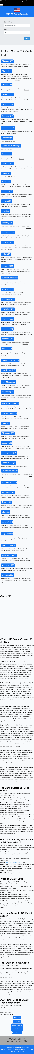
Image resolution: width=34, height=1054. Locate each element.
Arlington (11, 539)
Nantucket (22, 283)
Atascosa (3, 507)
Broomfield (9, 121)
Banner (17, 342)
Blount (21, 64)
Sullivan (22, 365)
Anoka (6, 302)
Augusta (16, 539)
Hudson (20, 375)
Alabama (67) (7, 61)
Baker (7, 157)
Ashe (24, 407)
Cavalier (15, 419)
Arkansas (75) (7, 94)
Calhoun (3, 66)
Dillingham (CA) (5, 78)
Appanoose (18, 214)
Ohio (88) (5, 423)
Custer (14, 334)
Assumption (18, 246)
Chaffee (14, 121)
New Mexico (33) (9, 382)
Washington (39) (9, 545)
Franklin (25, 257)
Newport (10, 466)
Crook (3, 448)
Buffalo (14, 344)
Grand (17, 517)
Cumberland (19, 257)
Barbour (13, 64)
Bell (26, 236)
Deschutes (11, 448)
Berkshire (10, 281)
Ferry (12, 550)
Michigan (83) (7, 289)
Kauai (12, 177)
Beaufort (3, 409)
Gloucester (15, 375)
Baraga (30, 293)
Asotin (7, 549)
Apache (3, 88)
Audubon (24, 214)
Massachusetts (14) (10, 277)
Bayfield (17, 568)
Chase (11, 228)
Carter (30, 332)
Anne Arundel (10, 269)
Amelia (21, 537)
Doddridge (12, 560)
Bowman (27, 417)
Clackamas (12, 446)
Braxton (17, 558)
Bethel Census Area (13, 76)
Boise (6, 186)
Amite (11, 312)
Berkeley (9, 476)
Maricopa (6, 90)
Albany (3, 395)
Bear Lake (16, 185)
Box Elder (8, 515)
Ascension (11, 246)
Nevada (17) (7, 348)
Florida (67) (6, 153)
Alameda (3, 108)
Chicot (12, 100)
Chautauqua (16, 228)
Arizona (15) (7, 84)
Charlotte (3, 159)
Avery (27, 407)
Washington (23, 466)
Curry (25, 385)
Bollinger (8, 324)
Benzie (9, 295)
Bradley (26, 98)
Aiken (8, 474)
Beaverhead (4, 332)
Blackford (23, 204)
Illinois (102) (7, 191)
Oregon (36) (7, 443)
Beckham (19, 436)
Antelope (7, 342)
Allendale (12, 474)
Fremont (3, 580)
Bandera (17, 507)
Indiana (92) (7, 201)
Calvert (3, 271)
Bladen (12, 409)
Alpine (8, 108)
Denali (27, 76)
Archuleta (19, 119)
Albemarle (10, 537)
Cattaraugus (22, 395)
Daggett (22, 515)
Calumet (3, 570)
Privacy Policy (20, 1051)
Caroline (8, 271)
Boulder (3, 121)
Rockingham (10, 365)
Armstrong (14, 456)
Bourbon (26, 226)
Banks (25, 167)
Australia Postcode (17, 1029)
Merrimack (4, 365)
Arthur (12, 342)
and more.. (23, 66)
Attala (15, 312)
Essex (22, 281)
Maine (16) (6, 254)
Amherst (25, 537)
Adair (2, 214)
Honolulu (7, 177)
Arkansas (3, 98)
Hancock (29, 257)
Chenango (17, 397)
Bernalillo (3, 385)
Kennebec (4, 259)
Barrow (29, 167)
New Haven (26, 131)
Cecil (16, 271)
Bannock (10, 185)
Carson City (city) (5, 352)
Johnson (20, 580)
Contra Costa (22, 109)
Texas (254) (6, 502)
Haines (23, 78)
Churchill (13, 352)
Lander (19, 354)
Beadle (7, 486)
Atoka (10, 436)
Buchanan (19, 216)
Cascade (3, 334)
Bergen (8, 373)
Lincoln (12, 259)
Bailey (12, 507)
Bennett (12, 486)
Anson (21, 407)
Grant (11, 387)
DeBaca (29, 385)
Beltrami (15, 302)
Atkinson (8, 167)
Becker (10, 302)
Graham (21, 88)
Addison (3, 525)
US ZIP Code (17, 1021)
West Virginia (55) (9, 555)
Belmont (3, 428)
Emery (8, 517)
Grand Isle (8, 527)
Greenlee (26, 88)
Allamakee (11, 214)
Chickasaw (8, 314)
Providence (17, 466)
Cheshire (12, 364)
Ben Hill (8, 169)
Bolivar (23, 312)
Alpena (16, 293)
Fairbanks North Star (15, 78)
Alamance (4, 407)
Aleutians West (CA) (14, 74)
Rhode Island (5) (8, 463)
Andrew (7, 322)
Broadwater (20, 332)
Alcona (3, 293)
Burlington (13, 373)
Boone (21, 98)
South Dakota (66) (9, 482)
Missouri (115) (7, 319)
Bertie (8, 409)
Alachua (3, 157)
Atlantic (3, 373)
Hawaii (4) (6, 173)
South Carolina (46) (10, 470)
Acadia (3, 246)
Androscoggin (5, 257)
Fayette (17, 560)
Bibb (17, 64)
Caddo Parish (21, 248)
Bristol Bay (22, 76)
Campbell (15, 488)
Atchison (12, 226)
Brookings (24, 486)
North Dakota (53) (9, 413)
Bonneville (16, 186)
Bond (13, 194)
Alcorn (7, 312)
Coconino (13, 88)
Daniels (18, 334)
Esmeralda (4, 354)
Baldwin (8, 64)
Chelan (16, 549)
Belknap (3, 364)
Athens (22, 426)
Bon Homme (18, 486)
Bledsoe (18, 496)
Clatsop (18, 446)
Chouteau (9, 334)
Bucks (11, 458)
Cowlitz (3, 550)
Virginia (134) (7, 533)
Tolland (8, 133)
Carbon (26, 332)
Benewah (21, 185)
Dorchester (26, 271)
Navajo (16, 90)
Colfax (21, 385)
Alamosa (7, 119)
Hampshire (9, 283)
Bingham (27, 185)
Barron (12, 568)
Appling (3, 167)
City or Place (8, 22)
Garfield (13, 517)
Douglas (22, 352)
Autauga (3, 64)
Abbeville (3, 474)
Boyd (7, 238)
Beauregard (4, 248)
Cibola (17, 385)
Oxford (17, 259)
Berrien (12, 169)
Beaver (14, 436)
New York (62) (7, 392)
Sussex (13, 141)
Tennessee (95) (8, 492)
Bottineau (21, 417)
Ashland (11, 426)
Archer (24, 505)
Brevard (20, 157)
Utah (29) (6, 512)
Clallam (20, 549)
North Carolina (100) (10, 403)
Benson (12, 417)
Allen (6, 204)
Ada (2, 185)
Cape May (24, 373)
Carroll (8, 100)
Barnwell (29, 474)
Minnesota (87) (8, 299)
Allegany (3, 269)
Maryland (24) (7, 266)
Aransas (20, 505)
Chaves (13, 385)
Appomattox (4, 539)
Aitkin (2, 302)
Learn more (18, 3)
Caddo (3, 438)
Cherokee (14, 66)
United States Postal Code (13, 862)
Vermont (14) (7, 522)
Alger (7, 293)
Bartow (3, 169)
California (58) (7, 104)
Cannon (9, 497)
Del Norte (29, 109)
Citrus (8, 159)
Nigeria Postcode (17, 1033)
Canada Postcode (17, 1025)
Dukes (18, 281)
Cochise (8, 88)
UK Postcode (17, 1017)
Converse (23, 578)
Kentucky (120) (8, 232)
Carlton (11, 304)
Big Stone (25, 302)
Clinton (22, 397)
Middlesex (19, 131)
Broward (24, 157)
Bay (11, 157)
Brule (2, 488)
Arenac (25, 293)
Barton (21, 226)
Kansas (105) (7, 222)
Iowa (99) (6, 211)
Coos (17, 364)
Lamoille (14, 527)
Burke (2, 419)
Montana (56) (7, 329)
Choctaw (14, 314)
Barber (17, 226)
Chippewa (9, 570)
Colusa (17, 109)
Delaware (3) (7, 137)
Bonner (11, 186)
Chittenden (22, 525)
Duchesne (4, 517)
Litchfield (13, 131)
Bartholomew (12, 204)
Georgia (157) (7, 163)
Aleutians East (5, 74)
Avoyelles (24, 246)
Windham (13, 133)
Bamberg (24, 474)
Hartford (8, 131)
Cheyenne (20, 121)
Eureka (9, 354)
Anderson (7, 226)
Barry (2, 295)
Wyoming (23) (8, 575)
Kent (2, 141)
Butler (29, 64)
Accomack (4, 537)
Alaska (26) (6, 71)
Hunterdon (26, 375)
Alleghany (16, 407)
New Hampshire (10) (10, 360)
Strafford (16, 365)
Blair (2, 458)
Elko (26, 352)
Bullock (25, 64)
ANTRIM (20, 293)
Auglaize (26, 426)
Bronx (12, 395)
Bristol (15, 281)
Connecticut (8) (8, 128)
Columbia (22, 446)
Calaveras (21, 108)
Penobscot (22, 259)
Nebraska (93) (7, 339)
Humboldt (14, 354)
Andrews (9, 505)
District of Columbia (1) (11, 145)
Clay (12, 159)
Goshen (8, 580)
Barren (20, 236)
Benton (17, 98)
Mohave (11, 90)
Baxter (12, 98)
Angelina (14, 505)
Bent (27, 119)
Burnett (30, 568)
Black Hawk (4, 216)
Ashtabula (16, 426)
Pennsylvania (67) (9, 453)
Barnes (7, 417)
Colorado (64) (7, 116)
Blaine (3, 186)
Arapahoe (13, 119)
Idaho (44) (6, 181)
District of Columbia (6, 149)
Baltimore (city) (24, 269)
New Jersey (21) (8, 370)
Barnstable (4, 281)
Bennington (9, 525)
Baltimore (17, 269)
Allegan (11, 293)
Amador (12, 108)
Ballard (16, 236)
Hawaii (3, 177)
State (5, 29)
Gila (17, 88)
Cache (13, 515)
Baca (23, 119)
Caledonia (15, 525)
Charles (20, 271)
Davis (26, 515)
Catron (9, 385)
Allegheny (8, 456)
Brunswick (17, 409)
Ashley (8, 98)
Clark (16, 100)
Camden (19, 373)
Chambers (9, 66)
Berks (28, 456)
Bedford (24, 456)
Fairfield (3, 131)
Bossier (15, 248)
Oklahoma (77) (8, 433)
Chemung (10, 397)
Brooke (22, 558)
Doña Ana (4, 387)
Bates (28, 322)
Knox (8, 259)
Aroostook (12, 257)
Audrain (17, 322)
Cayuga (29, 395)
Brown (21, 194)
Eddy (8, 387)
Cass (7, 196)
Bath (23, 236)
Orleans (24, 527)
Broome (17, 395)
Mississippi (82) (8, 309)
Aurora (3, 486)
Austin (8, 507)
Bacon (13, 167)
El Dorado (4, 111)
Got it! (1, 5)
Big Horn (10, 332)
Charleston (20, 476)
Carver (15, 304)
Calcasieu (28, 248)
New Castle (7, 141)
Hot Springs (14, 580)
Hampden (3, 283)
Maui (16, 177)
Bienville (10, 248)
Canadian (7, 438)
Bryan (27, 436)
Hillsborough (27, 364)
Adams (3, 119)
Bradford (14, 157)
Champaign (12, 196)
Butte (16, 108)
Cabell (26, 558)
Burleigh (7, 419)
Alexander (8, 194)
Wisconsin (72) (8, 565)
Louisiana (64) (7, 242)
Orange (19, 527)
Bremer (14, 216)
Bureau (25, 194)
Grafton (21, 364)
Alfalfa (6, 436)
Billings (16, 417)
